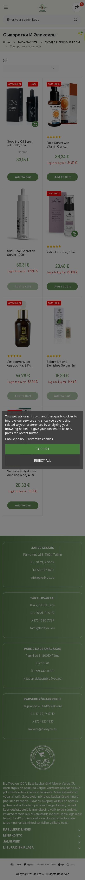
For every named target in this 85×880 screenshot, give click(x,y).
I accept (42, 449)
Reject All (42, 460)
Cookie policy (14, 439)
